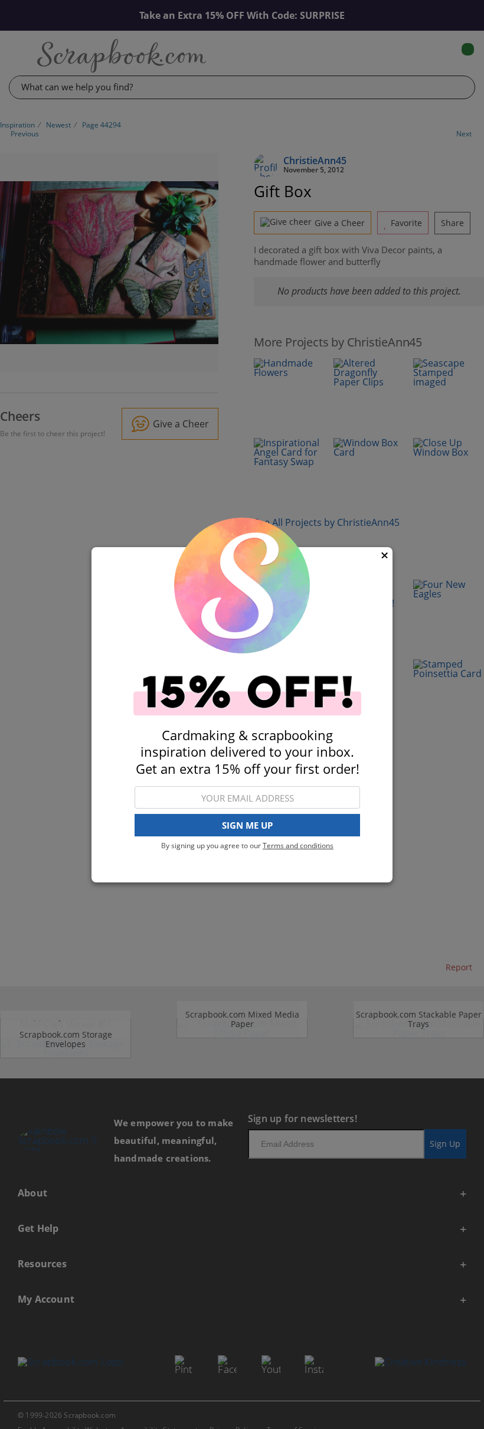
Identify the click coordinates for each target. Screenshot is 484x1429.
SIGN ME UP (247, 825)
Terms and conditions (298, 846)
